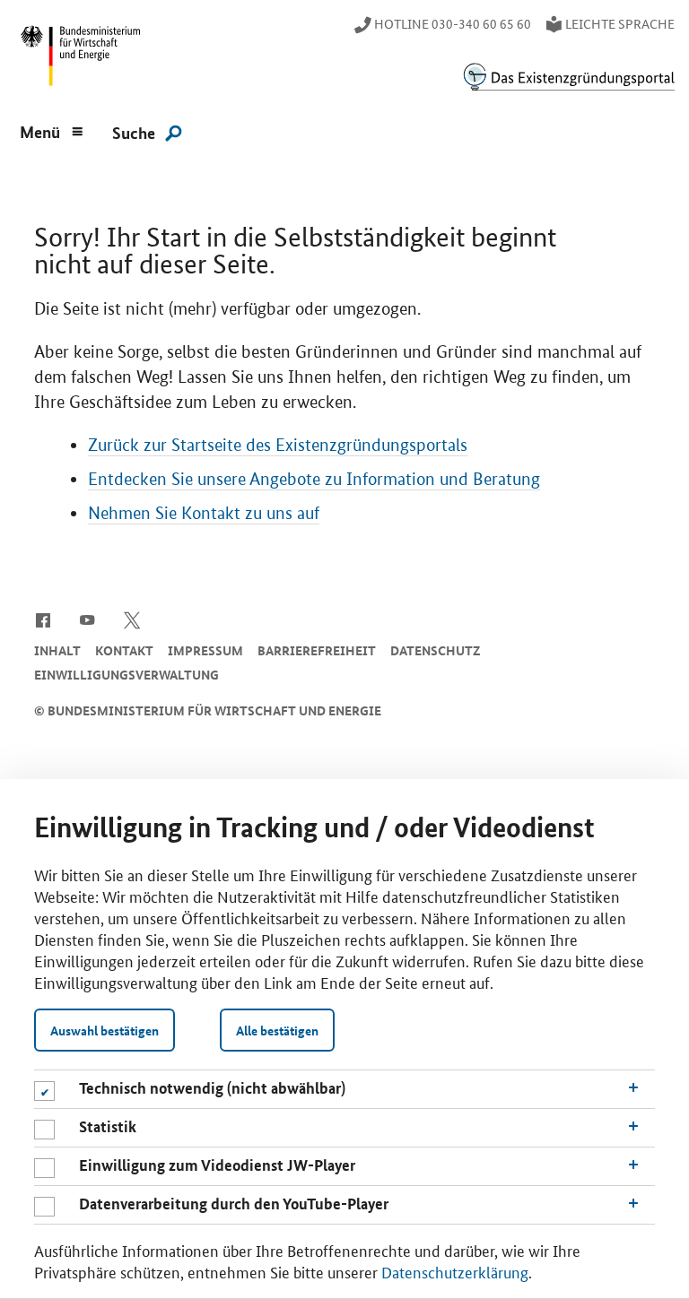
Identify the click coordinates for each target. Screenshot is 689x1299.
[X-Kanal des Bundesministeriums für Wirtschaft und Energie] (132, 618)
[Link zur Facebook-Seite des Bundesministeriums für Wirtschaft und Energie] (42, 618)
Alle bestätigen (277, 1030)
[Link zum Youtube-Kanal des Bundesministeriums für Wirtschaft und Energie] (87, 618)
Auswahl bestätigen (104, 1030)
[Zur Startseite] (569, 76)
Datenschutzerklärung (454, 1271)
